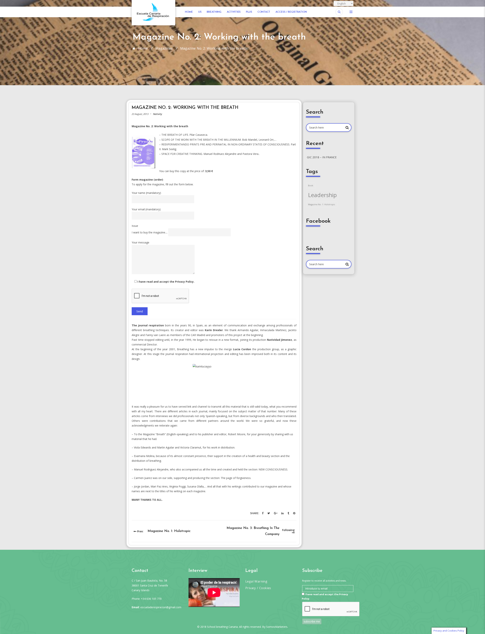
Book (310, 185)
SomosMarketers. (277, 627)
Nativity (157, 114)
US (199, 12)
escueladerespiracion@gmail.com (160, 607)
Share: (254, 513)
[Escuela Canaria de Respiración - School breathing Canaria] (153, 12)
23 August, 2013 (140, 114)
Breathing (214, 12)
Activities (234, 12)
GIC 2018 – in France (322, 157)
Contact (263, 12)
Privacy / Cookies (258, 588)
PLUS (249, 12)
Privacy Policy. (184, 281)
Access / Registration (291, 12)
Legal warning (256, 581)
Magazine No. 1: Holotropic (321, 204)
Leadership (322, 195)
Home (189, 12)
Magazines (164, 48)
